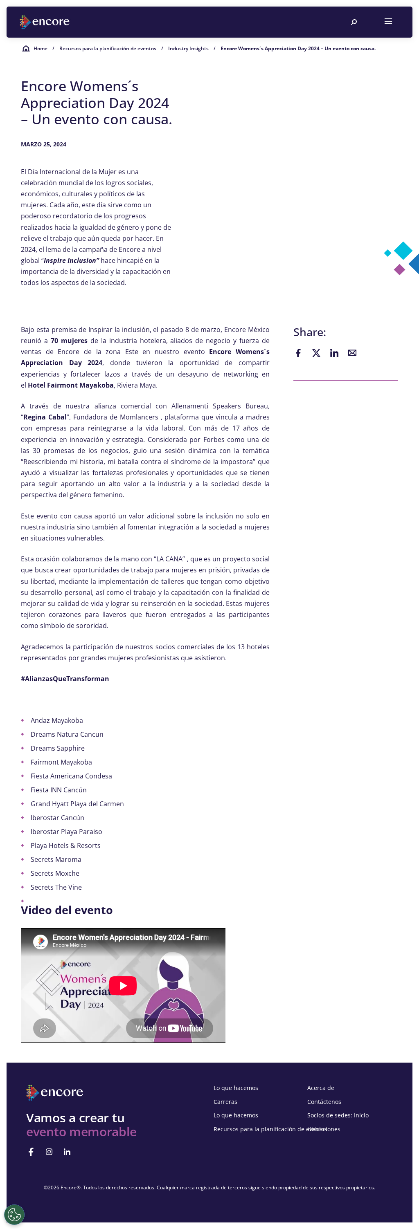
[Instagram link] (49, 1152)
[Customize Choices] (14, 1214)
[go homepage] (45, 22)
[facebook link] (31, 1152)
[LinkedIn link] (67, 1152)
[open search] (354, 22)
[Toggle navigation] (388, 22)
